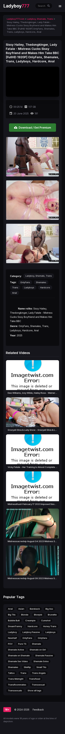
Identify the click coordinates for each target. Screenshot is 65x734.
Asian (21, 608)
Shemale (36, 643)
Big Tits (12, 614)
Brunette (52, 614)
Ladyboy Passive (31, 632)
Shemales (41, 282)
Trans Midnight (15, 678)
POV (10, 643)
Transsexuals (15, 690)
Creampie (30, 620)
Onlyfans (42, 638)
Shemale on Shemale (19, 655)
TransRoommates (17, 684)
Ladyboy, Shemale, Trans (39, 275)
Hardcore (45, 287)
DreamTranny (15, 626)
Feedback (38, 709)
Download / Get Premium (32, 127)
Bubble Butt (14, 620)
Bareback (35, 608)
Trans (15, 287)
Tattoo (11, 673)
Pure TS (22, 643)
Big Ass (49, 608)
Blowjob (38, 614)
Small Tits (41, 667)
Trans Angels (39, 673)
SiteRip (27, 667)
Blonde (24, 614)
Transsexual (38, 684)
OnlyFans (25, 282)
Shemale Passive (44, 655)
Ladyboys (29, 287)
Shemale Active (16, 649)
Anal (14, 292)
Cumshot (45, 620)
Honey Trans (49, 626)
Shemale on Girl (38, 649)
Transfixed (34, 678)
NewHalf (12, 638)
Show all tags (34, 690)
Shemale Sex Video (18, 661)
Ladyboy (16, 6)
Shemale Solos (41, 661)
